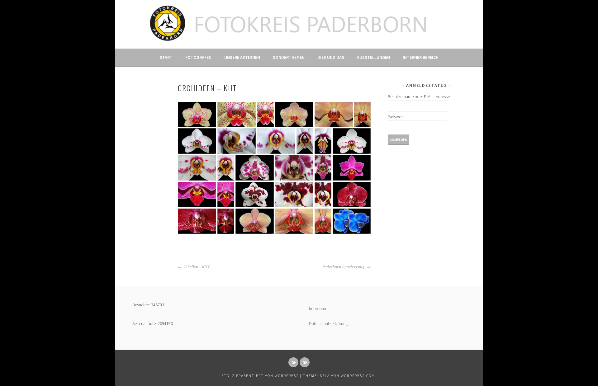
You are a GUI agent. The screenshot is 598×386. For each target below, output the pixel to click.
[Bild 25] (352, 194)
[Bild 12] (352, 141)
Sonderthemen (289, 57)
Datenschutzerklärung (328, 323)
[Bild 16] (294, 168)
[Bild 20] (225, 194)
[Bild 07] (197, 141)
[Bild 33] (352, 221)
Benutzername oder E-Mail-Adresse (419, 96)
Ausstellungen (373, 57)
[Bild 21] (254, 194)
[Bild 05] (334, 114)
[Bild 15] (254, 168)
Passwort (396, 117)
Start (166, 57)
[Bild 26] (197, 221)
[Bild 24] (323, 194)
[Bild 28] (254, 221)
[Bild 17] (323, 168)
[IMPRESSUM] (293, 362)
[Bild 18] (352, 168)
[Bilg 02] (236, 114)
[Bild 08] (236, 141)
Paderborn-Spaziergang (343, 267)
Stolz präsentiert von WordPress (260, 375)
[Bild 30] (323, 221)
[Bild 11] (323, 141)
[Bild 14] (225, 168)
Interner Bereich (421, 57)
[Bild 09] (276, 141)
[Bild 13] (197, 168)
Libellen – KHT (196, 267)
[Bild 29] (294, 221)
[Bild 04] (294, 114)
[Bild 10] (305, 141)
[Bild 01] (197, 114)
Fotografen (198, 57)
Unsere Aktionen (242, 57)
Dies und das (330, 57)
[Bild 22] (294, 194)
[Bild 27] (225, 221)
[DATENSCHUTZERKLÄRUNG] (305, 362)
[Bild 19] (197, 194)
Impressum (319, 308)
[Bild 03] (265, 114)
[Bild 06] (362, 114)
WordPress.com (358, 375)
